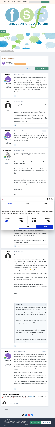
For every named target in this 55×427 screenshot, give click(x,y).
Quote (19, 95)
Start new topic (29, 68)
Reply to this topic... (14, 403)
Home (5, 1)
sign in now (31, 396)
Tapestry (25, 1)
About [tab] (45, 203)
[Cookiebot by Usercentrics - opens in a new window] (47, 199)
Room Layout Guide (26, 154)
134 (8, 86)
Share (34, 63)
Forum (9, 1)
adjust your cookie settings (19, 422)
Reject (27, 226)
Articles (13, 1)
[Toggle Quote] (16, 304)
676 (8, 162)
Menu (2, 31)
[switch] (21, 221)
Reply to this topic (41, 68)
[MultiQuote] (15, 96)
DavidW (9, 62)
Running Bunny (7, 150)
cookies (12, 421)
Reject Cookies (46, 422)
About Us (19, 1)
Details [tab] (27, 203)
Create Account (45, 1)
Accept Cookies (36, 422)
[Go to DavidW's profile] (3, 63)
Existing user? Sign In (34, 1)
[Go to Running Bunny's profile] (8, 155)
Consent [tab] (10, 203)
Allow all (45, 226)
